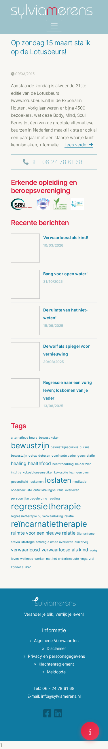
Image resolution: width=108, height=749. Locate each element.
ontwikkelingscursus (48, 490)
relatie (69, 516)
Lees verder (77, 144)
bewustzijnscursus (64, 447)
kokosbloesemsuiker (38, 472)
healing (18, 463)
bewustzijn (30, 445)
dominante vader (64, 456)
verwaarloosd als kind (64, 550)
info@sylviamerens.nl (61, 696)
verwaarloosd (25, 550)
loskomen (36, 482)
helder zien (83, 464)
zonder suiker (21, 567)
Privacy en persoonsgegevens (56, 656)
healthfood (39, 463)
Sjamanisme (85, 533)
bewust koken (49, 438)
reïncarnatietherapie (49, 524)
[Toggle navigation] (54, 26)
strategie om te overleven (54, 542)
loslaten (58, 480)
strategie (28, 542)
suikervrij (81, 542)
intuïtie (16, 472)
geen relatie (86, 456)
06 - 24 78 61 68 (58, 688)
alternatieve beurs (24, 438)
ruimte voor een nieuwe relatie (43, 533)
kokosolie (61, 472)
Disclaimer (56, 648)
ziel (91, 559)
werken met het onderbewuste (57, 559)
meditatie (79, 482)
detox (33, 456)
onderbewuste (21, 490)
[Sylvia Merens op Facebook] (47, 713)
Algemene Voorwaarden (56, 640)
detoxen (44, 456)
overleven (72, 490)
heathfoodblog (63, 464)
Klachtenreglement (56, 663)
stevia (15, 542)
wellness (26, 559)
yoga (84, 559)
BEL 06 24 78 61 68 (56, 161)
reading (54, 498)
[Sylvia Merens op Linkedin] (58, 713)
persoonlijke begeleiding (29, 498)
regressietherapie (46, 506)
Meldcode (56, 671)
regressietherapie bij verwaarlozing (37, 516)
